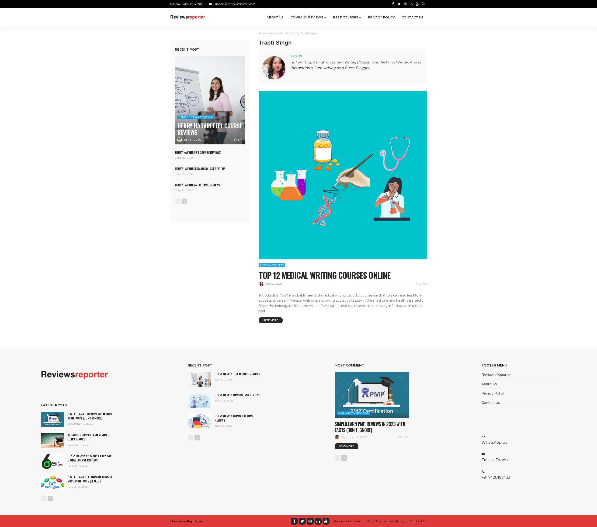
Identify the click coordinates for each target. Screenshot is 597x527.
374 (240, 139)
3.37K (423, 284)
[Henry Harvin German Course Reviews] (199, 421)
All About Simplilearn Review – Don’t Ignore (89, 437)
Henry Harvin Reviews (195, 117)
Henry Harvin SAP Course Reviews (197, 185)
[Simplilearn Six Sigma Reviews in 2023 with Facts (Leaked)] (52, 482)
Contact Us (412, 17)
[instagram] (310, 521)
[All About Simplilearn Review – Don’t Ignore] (52, 440)
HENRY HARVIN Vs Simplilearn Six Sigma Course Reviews (89, 458)
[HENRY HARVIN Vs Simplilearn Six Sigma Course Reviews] (52, 461)
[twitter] (302, 521)
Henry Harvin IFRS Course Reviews (198, 152)
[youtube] (326, 521)
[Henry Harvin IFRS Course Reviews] (199, 400)
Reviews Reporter (496, 375)
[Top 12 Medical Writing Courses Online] (343, 175)
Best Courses (345, 17)
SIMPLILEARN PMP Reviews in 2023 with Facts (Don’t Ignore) (90, 416)
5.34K (405, 437)
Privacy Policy (381, 17)
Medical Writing (272, 265)
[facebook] (294, 521)
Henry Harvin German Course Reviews (200, 168)
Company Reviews (307, 17)
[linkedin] (318, 521)
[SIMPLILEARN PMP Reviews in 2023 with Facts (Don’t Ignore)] (52, 419)
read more (271, 320)
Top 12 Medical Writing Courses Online (324, 275)
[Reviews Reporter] (187, 17)
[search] (423, 4)
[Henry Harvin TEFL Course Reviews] (210, 100)
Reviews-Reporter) (187, 521)
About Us (275, 17)
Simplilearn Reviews (353, 413)
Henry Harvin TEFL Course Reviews (209, 129)
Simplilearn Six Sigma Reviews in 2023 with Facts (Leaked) (90, 479)
